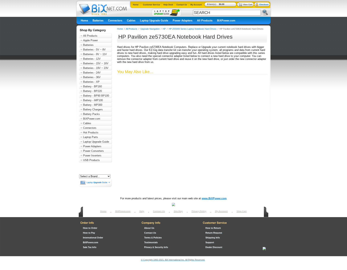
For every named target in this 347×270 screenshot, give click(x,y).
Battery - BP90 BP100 (96, 95)
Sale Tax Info (89, 247)
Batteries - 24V (92, 72)
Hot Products (90, 132)
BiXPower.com (226, 20)
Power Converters (93, 150)
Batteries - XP (91, 81)
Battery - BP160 (92, 86)
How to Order (90, 228)
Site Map (178, 211)
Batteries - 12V (92, 58)
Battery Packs (91, 114)
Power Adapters (182, 20)
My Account (221, 211)
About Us (149, 228)
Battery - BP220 (92, 91)
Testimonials (151, 242)
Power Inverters (92, 155)
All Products (204, 20)
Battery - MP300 (92, 104)
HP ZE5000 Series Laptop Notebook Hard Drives (192, 29)
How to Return (213, 228)
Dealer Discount (213, 247)
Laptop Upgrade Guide (154, 20)
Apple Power (90, 40)
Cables (131, 20)
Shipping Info (212, 237)
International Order (93, 237)
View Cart (242, 211)
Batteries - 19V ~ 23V (95, 68)
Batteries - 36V (92, 77)
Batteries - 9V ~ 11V (95, 54)
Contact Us (159, 211)
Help (141, 211)
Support (209, 242)
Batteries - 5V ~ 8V (94, 49)
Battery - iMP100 (93, 100)
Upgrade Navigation (150, 29)
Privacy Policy (199, 211)
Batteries (98, 20)
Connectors (115, 20)
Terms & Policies (153, 237)
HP (164, 29)
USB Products (91, 160)
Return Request (213, 233)
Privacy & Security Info (156, 247)
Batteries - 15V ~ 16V (95, 63)
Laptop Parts (90, 137)
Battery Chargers (93, 109)
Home (84, 20)
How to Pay (89, 233)
